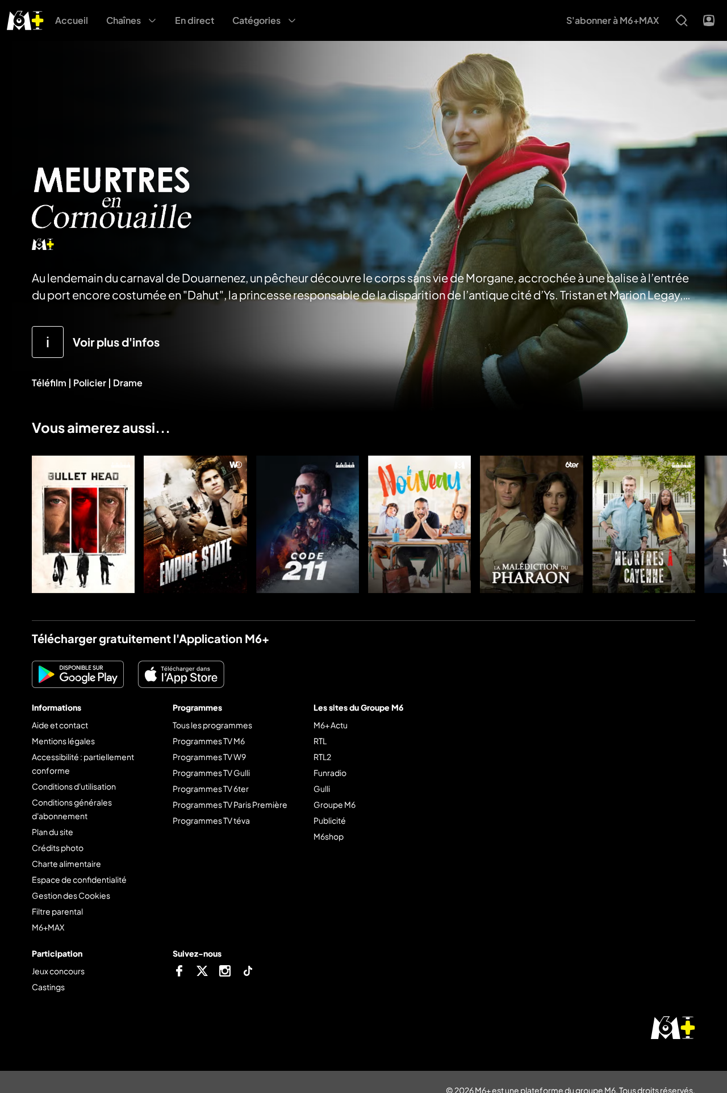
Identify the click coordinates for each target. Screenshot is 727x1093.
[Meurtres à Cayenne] (643, 524)
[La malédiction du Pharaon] (531, 524)
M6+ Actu (331, 725)
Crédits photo (57, 847)
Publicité (330, 820)
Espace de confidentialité (79, 879)
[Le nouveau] (419, 524)
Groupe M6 (335, 804)
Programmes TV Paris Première (230, 804)
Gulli (322, 788)
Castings (48, 987)
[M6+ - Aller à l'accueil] (25, 19)
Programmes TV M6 (209, 741)
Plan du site (52, 832)
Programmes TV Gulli (211, 772)
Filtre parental (57, 911)
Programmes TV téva (211, 820)
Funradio (330, 772)
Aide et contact (60, 725)
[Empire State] (195, 524)
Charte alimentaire (66, 863)
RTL (320, 741)
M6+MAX (48, 927)
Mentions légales (63, 741)
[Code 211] (307, 524)
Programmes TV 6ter (211, 788)
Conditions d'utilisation (74, 786)
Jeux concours (58, 971)
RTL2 (322, 757)
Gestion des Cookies (71, 895)
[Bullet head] (83, 524)
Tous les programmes (212, 725)
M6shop (329, 836)
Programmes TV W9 (209, 757)
